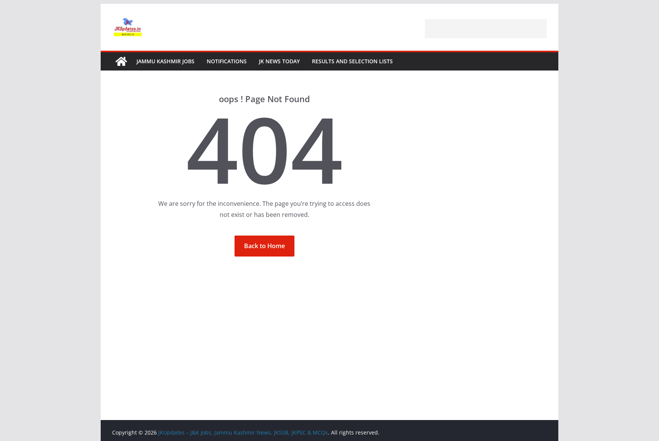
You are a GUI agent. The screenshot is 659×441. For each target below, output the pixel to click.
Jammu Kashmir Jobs (165, 61)
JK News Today (279, 61)
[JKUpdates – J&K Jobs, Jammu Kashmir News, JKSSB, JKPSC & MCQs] (121, 61)
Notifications (227, 61)
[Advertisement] (486, 28)
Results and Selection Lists (352, 61)
